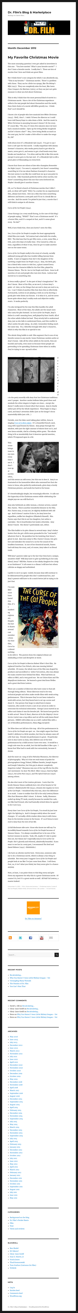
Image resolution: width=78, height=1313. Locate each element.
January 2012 (15, 1175)
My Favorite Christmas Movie (33, 57)
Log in (12, 1288)
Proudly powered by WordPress (39, 1307)
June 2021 (14, 1059)
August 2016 (15, 1096)
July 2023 (13, 1042)
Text (12, 1226)
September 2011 (16, 1187)
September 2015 (16, 1102)
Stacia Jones (15, 1260)
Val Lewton (41, 888)
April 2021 (14, 1062)
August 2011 (14, 1189)
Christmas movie (45, 886)
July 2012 (13, 1158)
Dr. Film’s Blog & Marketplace (29, 12)
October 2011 (15, 1184)
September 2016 (16, 1093)
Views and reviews (32, 886)
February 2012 (15, 1172)
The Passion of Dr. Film (19, 984)
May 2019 (14, 1079)
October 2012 (15, 1155)
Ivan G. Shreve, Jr (17, 1257)
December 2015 (16, 1099)
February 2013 (15, 1144)
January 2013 (15, 1147)
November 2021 (16, 1054)
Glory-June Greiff (17, 1254)
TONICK (13, 1268)
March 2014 (14, 1127)
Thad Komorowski (17, 1262)
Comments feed (16, 1293)
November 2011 (16, 1181)
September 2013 (16, 1136)
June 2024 (14, 1039)
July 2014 (13, 1122)
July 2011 (13, 1192)
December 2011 (16, 1178)
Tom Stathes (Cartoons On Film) (23, 1265)
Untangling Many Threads (20, 981)
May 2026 (14, 1037)
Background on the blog (19, 1217)
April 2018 (14, 1088)
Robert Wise (22, 888)
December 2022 (16, 1045)
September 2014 (16, 1119)
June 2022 (14, 1048)
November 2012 (16, 1153)
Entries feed (15, 1290)
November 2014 (16, 1116)
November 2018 (16, 1085)
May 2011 (13, 1198)
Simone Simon (32, 888)
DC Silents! (14, 1251)
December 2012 (16, 1150)
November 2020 (16, 1068)
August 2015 (15, 1105)
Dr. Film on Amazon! (33, 919)
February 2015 (15, 1110)
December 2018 (16, 1082)
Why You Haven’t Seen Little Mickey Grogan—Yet (30, 978)
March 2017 (14, 1090)
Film (23, 886)
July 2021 (13, 1056)
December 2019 (16, 1073)
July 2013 (13, 1139)
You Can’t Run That (18, 986)
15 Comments (50, 888)
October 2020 (15, 1071)
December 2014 (16, 1113)
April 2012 (14, 1167)
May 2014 (13, 1124)
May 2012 (13, 1164)
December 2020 (16, 1065)
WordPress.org (16, 1296)
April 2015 (14, 1107)
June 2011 (13, 1195)
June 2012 (14, 1161)
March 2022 (15, 1051)
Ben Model (14, 1248)
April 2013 (14, 1141)
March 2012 (14, 1170)
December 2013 (16, 1130)
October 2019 (15, 1076)
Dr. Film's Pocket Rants (19, 1220)
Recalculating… (16, 975)
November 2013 (16, 1133)
